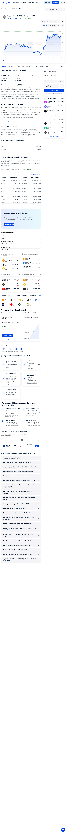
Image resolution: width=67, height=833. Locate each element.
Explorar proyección (7, 335)
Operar (37, 446)
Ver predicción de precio (6, 121)
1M (47, 21)
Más (62, 66)
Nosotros (38, 2)
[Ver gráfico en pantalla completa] (62, 25)
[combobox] (54, 9)
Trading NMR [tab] (55, 71)
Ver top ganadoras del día (54, 115)
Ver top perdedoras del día (54, 136)
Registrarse (55, 2)
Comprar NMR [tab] (47, 71)
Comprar (42, 66)
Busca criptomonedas (48, 6)
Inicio (2, 8)
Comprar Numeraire (9, 224)
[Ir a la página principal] (6, 2)
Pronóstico (10, 66)
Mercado (4, 66)
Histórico (28, 66)
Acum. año (57, 21)
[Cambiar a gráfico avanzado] (62, 21)
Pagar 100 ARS (54, 90)
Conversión (35, 66)
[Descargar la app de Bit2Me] (63, 2)
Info (23, 66)
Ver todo (39, 295)
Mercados (15, 2)
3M (50, 21)
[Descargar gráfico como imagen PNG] (58, 25)
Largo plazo (17, 66)
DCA (47, 66)
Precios (5, 8)
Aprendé (23, 2)
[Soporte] (63, 830)
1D (42, 21)
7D (44, 21)
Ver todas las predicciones (9, 339)
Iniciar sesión (48, 2)
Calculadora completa (35, 174)
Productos (30, 2)
